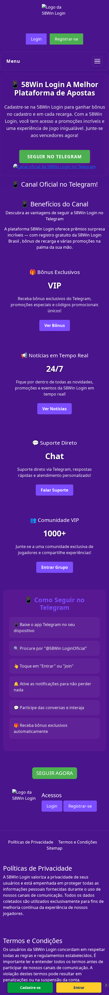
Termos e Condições (77, 842)
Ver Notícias (54, 409)
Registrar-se (66, 39)
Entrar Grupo (54, 567)
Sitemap (54, 848)
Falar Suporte (54, 490)
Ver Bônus (54, 325)
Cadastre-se (30, 987)
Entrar (79, 987)
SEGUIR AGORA (54, 773)
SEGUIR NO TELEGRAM (54, 156)
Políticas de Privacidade (30, 842)
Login (36, 39)
